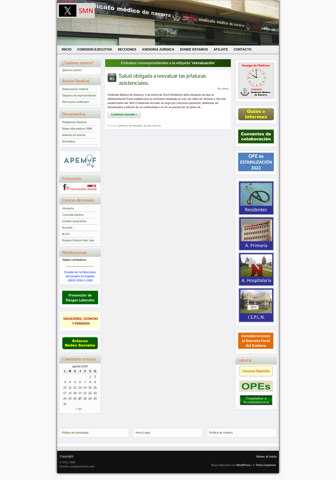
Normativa (68, 141)
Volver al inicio (266, 456)
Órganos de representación (79, 95)
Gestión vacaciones (74, 221)
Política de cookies (221, 432)
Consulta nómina (72, 214)
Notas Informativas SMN (77, 128)
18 (70, 393)
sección (147, 125)
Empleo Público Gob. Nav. (78, 240)
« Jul (79, 409)
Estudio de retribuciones (80, 272)
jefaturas (122, 125)
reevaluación (135, 125)
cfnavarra (68, 208)
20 (80, 393)
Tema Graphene (266, 465)
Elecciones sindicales (75, 102)
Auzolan (67, 227)
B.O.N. (66, 234)
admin (225, 88)
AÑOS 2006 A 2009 (80, 280)
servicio (157, 125)
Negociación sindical (75, 89)
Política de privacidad (75, 432)
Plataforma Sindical (74, 122)
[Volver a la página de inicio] (168, 22)
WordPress (243, 465)
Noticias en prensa (73, 135)
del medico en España (80, 276)
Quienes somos (72, 70)
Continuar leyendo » (124, 114)
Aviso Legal (143, 432)
